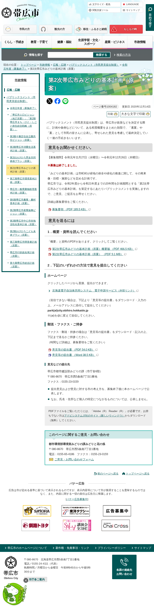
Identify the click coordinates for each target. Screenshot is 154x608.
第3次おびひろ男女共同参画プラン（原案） (23, 159)
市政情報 (140, 41)
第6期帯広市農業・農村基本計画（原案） (23, 201)
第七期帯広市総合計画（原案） (22, 265)
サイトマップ (133, 10)
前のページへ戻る (108, 473)
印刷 (110, 114)
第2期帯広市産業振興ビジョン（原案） (23, 212)
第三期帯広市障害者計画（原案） (23, 243)
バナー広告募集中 (77, 499)
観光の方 (59, 29)
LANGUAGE (132, 4)
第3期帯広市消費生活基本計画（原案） (23, 149)
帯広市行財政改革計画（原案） (22, 254)
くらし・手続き (14, 41)
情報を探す (36, 54)
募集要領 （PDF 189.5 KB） (70, 209)
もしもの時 (130, 29)
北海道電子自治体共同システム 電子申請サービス (93, 290)
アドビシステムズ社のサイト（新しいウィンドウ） (94, 415)
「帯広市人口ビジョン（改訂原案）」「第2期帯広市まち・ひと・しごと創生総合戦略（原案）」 (23, 122)
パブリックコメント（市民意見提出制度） (94, 64)
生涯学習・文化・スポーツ (89, 41)
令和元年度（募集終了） (23, 108)
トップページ (28, 64)
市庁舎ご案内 (37, 579)
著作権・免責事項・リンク (72, 547)
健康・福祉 (64, 41)
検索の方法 (124, 54)
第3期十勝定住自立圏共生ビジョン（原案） (23, 138)
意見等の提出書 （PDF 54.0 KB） (73, 349)
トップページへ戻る (137, 473)
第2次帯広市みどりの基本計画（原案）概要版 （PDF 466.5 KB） (93, 248)
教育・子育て (39, 41)
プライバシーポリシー (112, 547)
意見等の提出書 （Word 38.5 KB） (73, 354)
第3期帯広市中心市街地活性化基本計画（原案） (23, 222)
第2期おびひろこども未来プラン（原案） (23, 233)
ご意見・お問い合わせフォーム (74, 459)
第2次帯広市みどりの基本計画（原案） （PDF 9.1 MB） (87, 254)
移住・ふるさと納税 (95, 29)
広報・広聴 (59, 64)
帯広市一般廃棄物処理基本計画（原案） (23, 191)
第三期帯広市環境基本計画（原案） (23, 180)
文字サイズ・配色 (101, 4)
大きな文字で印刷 (133, 113)
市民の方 (24, 29)
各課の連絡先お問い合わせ (124, 571)
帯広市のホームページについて (27, 547)
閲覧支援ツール (100, 10)
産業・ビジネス (115, 41)
